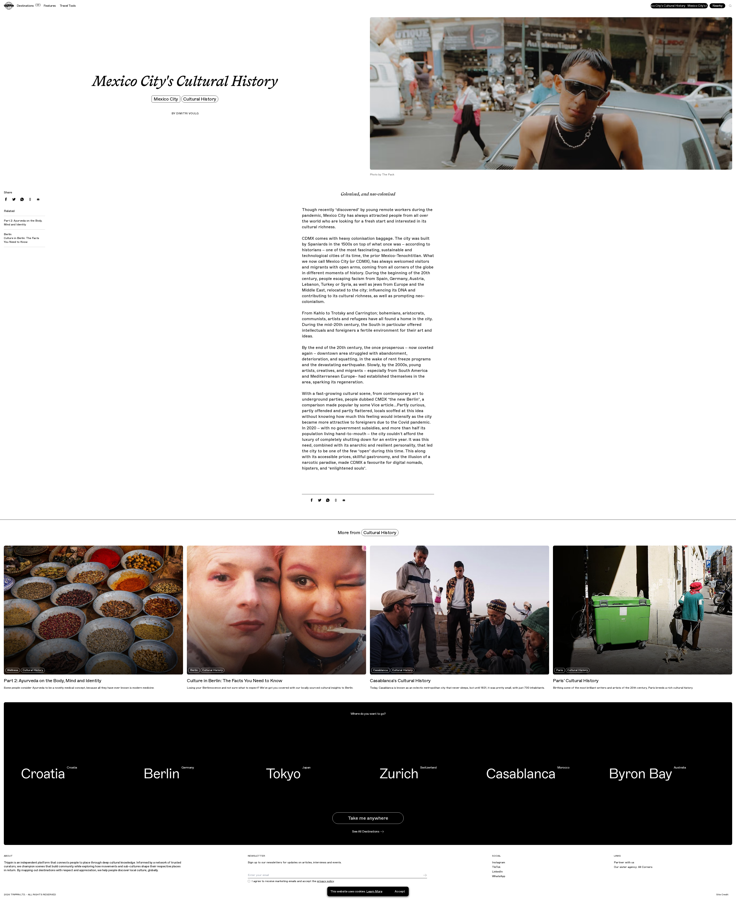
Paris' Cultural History (576, 680)
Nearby (717, 6)
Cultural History (199, 99)
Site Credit (722, 894)
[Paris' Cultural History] (642, 610)
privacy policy (325, 881)
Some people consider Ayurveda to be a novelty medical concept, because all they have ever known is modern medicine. (79, 687)
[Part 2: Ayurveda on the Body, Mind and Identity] (93, 610)
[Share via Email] (38, 199)
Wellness (12, 670)
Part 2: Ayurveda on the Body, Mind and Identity (23, 222)
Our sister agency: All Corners (633, 867)
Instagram (498, 862)
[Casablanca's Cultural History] (459, 610)
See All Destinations (365, 831)
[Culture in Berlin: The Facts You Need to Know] (276, 610)
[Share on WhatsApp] (22, 199)
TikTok (496, 867)
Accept (400, 891)
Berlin (194, 670)
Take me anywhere (368, 818)
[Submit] (425, 875)
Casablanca (380, 670)
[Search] (730, 6)
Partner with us (624, 862)
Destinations (28, 6)
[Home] (9, 6)
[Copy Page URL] (30, 199)
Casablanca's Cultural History (400, 680)
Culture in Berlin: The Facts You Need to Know (21, 240)
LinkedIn (497, 871)
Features (50, 6)
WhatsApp (498, 876)
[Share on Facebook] (6, 199)
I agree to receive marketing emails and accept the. (293, 881)
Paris (559, 670)
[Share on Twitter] (14, 199)
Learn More (374, 891)
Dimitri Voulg (187, 113)
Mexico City (166, 99)
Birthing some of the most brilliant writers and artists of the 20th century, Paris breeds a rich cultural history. (623, 687)
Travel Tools (68, 6)
